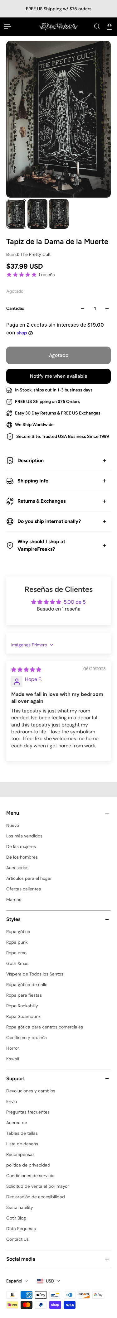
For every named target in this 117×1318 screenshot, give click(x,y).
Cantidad (15, 308)
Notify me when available (58, 376)
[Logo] (58, 26)
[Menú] (7, 26)
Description (30, 460)
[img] (26, 669)
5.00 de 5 (75, 602)
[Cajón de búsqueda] (97, 26)
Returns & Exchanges (41, 501)
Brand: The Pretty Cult (28, 254)
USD (50, 1281)
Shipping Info (32, 481)
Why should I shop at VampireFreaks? (41, 545)
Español (14, 1281)
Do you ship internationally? (49, 521)
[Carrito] (109, 26)
